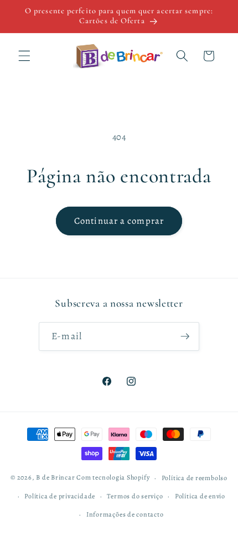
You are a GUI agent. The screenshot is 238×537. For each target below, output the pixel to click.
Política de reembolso (194, 477)
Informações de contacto (125, 514)
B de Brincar (55, 477)
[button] (24, 56)
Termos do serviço (135, 496)
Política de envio (200, 496)
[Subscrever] (185, 336)
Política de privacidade (59, 496)
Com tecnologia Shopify (112, 477)
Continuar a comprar (119, 220)
